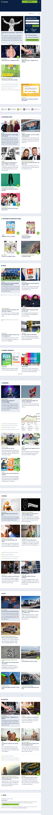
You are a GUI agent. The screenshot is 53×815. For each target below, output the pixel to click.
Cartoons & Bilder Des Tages (11, 218)
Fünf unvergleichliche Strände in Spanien (8, 756)
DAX (23, 426)
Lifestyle (5, 699)
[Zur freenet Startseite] (3, 1)
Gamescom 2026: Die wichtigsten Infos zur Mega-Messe (10, 558)
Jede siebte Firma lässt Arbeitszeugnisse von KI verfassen (10, 552)
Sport (4, 265)
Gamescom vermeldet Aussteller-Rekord (8, 554)
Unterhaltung (7, 117)
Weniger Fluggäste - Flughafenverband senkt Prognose (10, 423)
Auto (4, 593)
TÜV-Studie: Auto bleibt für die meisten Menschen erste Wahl (11, 429)
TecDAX (23, 430)
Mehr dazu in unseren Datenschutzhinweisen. (20, 807)
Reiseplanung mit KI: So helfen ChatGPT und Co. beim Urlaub (11, 556)
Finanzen (5, 383)
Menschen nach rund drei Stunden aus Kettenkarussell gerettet (11, 89)
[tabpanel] (12, 28)
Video (4, 795)
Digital (4, 496)
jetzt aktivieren (6, 804)
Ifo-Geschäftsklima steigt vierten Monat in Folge (9, 427)
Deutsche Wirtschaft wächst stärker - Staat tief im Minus (10, 425)
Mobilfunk (29, 1)
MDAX (23, 428)
